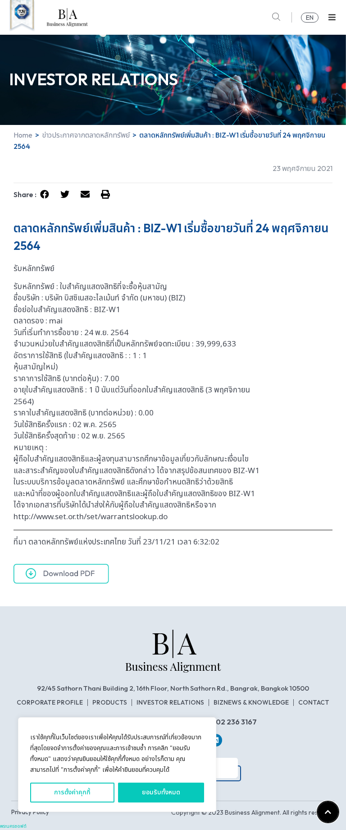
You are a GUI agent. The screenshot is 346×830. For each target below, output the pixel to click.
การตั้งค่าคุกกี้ (72, 792)
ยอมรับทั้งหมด (161, 792)
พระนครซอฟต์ (13, 826)
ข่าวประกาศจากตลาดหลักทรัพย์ (86, 134)
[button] (332, 17)
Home (23, 134)
